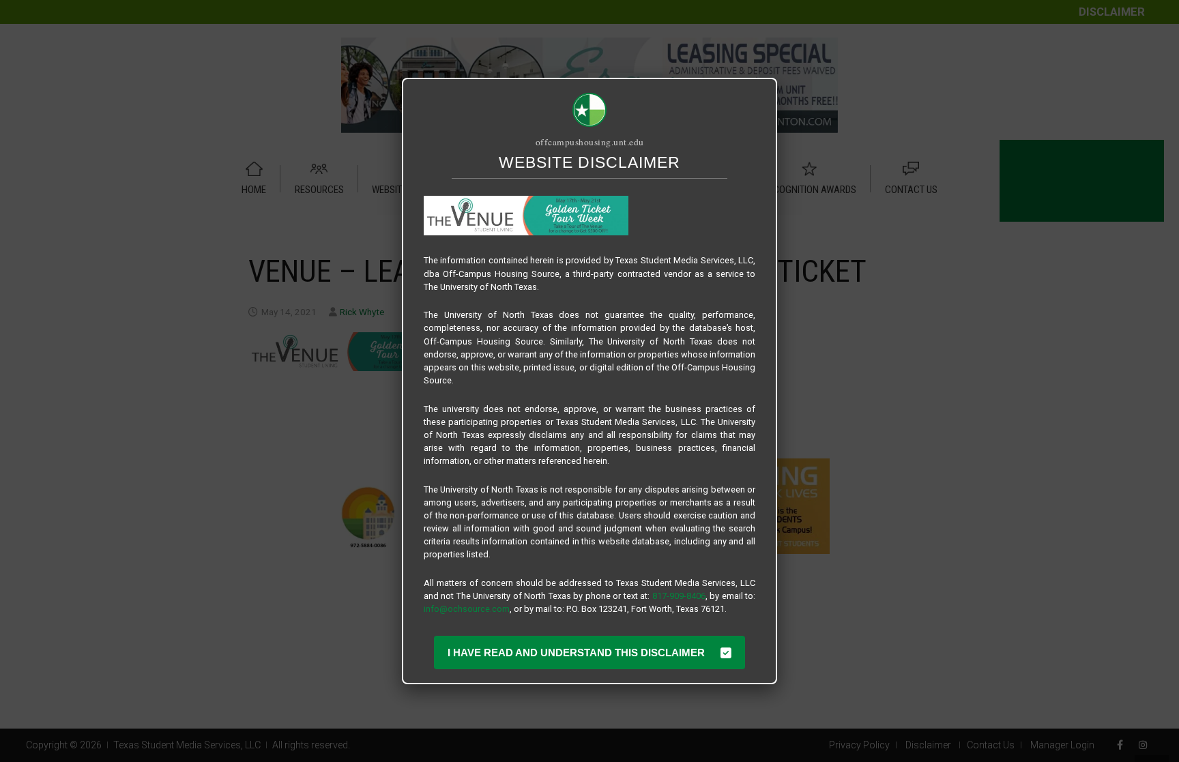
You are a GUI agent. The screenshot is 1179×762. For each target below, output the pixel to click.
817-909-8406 (678, 596)
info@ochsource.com (467, 609)
